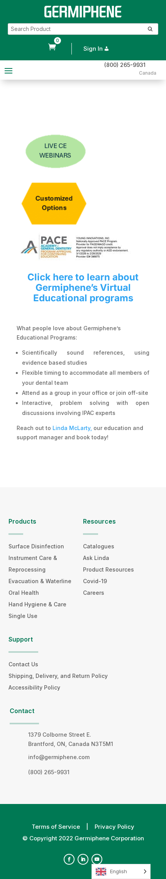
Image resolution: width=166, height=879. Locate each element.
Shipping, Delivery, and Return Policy (58, 675)
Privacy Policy (114, 826)
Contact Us (23, 664)
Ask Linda (96, 558)
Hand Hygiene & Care (37, 604)
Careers (93, 592)
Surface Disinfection (36, 546)
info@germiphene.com (59, 757)
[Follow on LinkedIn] (83, 859)
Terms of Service (56, 826)
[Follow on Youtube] (96, 859)
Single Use (22, 616)
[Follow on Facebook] (69, 859)
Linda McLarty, (73, 428)
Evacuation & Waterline (39, 581)
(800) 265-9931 (125, 64)
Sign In (93, 48)
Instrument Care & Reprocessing (32, 564)
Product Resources (108, 569)
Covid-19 (95, 581)
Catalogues (98, 546)
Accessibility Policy (34, 687)
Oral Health (23, 592)
